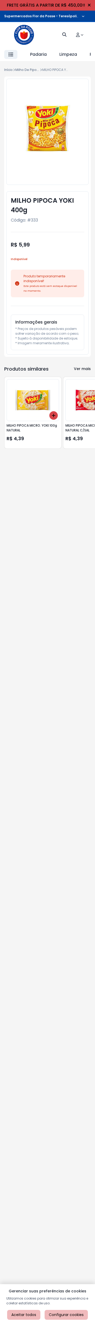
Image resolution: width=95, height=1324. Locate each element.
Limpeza (68, 54)
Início (8, 69)
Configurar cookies (66, 1314)
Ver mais (82, 368)
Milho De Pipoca (28, 69)
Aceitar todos (23, 1314)
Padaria (38, 54)
